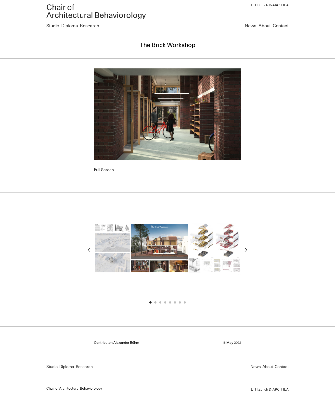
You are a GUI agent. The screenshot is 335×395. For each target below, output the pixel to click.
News (250, 26)
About (264, 26)
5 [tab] (169, 302)
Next (246, 250)
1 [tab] (150, 302)
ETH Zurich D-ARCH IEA (270, 5)
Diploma (69, 26)
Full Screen (104, 170)
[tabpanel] (167, 250)
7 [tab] (179, 302)
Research (89, 26)
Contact (281, 26)
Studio (52, 26)
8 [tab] (184, 302)
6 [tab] (174, 302)
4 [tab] (165, 302)
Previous (89, 250)
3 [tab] (160, 302)
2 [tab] (155, 302)
